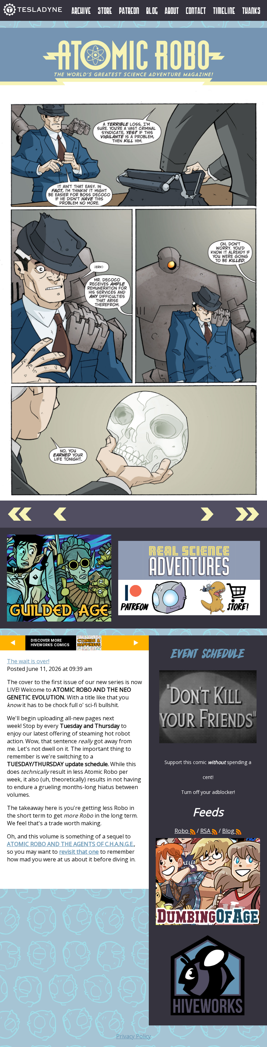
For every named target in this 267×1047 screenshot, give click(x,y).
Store (105, 10)
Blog (152, 10)
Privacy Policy (133, 1036)
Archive (81, 10)
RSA (205, 831)
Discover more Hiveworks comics (50, 642)
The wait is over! (28, 661)
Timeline (224, 10)
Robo (182, 831)
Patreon (129, 10)
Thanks (251, 10)
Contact (196, 10)
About (172, 10)
